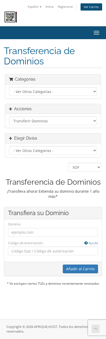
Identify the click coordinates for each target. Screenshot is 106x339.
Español (33, 7)
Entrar (50, 7)
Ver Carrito (91, 7)
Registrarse (65, 7)
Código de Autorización (53, 243)
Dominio (14, 224)
